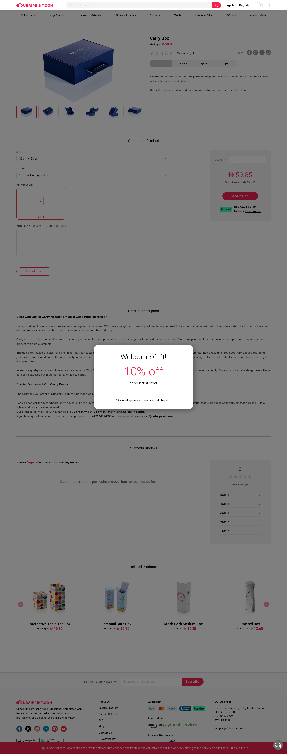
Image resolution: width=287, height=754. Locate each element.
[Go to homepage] (34, 5)
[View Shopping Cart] (263, 5)
